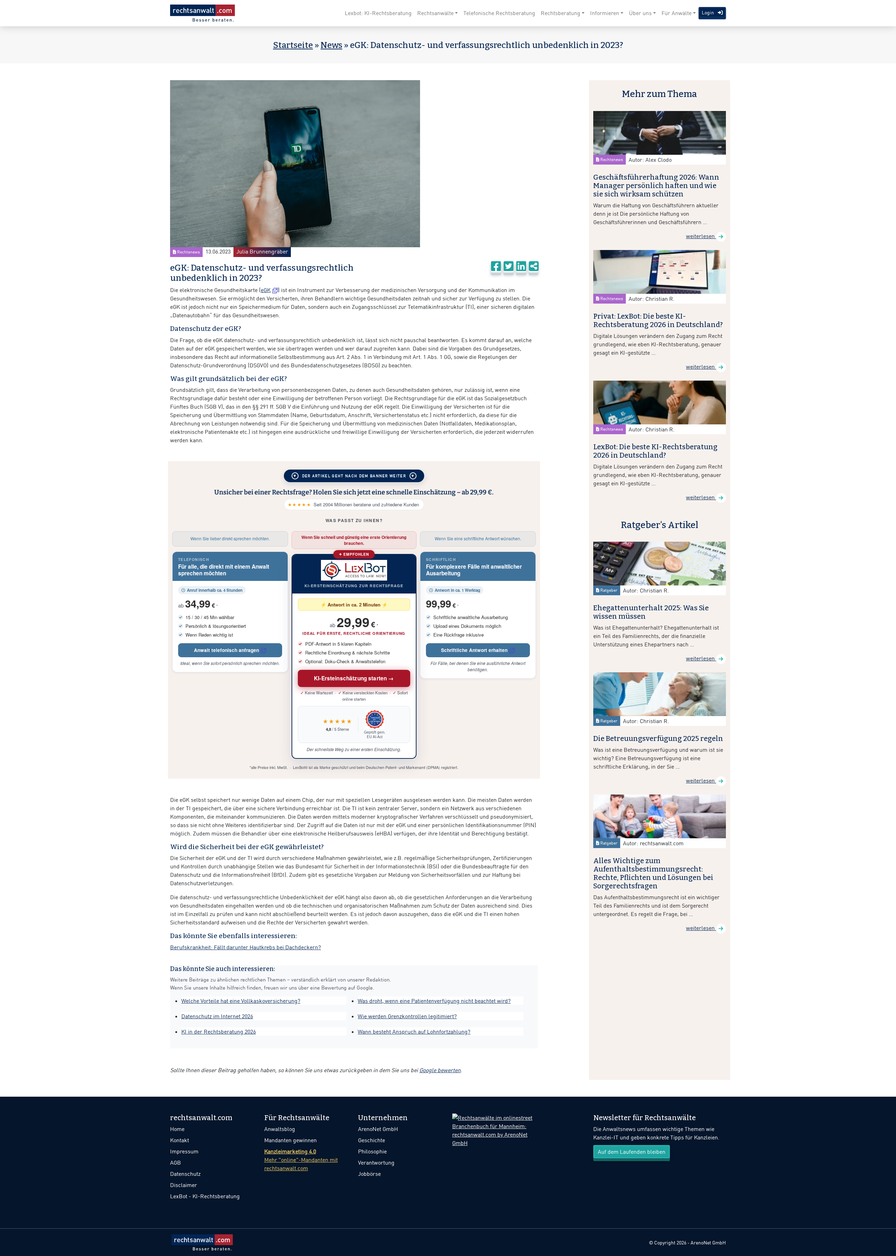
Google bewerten (440, 1070)
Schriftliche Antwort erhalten (474, 650)
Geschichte (371, 1140)
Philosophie (372, 1151)
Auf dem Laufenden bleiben (631, 1151)
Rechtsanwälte (435, 12)
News (331, 45)
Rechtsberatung (560, 12)
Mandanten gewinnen (290, 1140)
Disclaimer (183, 1184)
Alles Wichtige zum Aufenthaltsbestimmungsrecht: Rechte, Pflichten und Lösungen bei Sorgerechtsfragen (653, 873)
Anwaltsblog (279, 1128)
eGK (266, 289)
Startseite (293, 45)
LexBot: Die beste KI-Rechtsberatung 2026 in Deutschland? (655, 451)
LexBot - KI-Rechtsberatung (205, 1196)
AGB (175, 1162)
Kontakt (179, 1140)
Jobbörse (369, 1173)
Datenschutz (185, 1173)
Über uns (640, 12)
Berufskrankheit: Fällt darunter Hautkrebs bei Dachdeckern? (245, 947)
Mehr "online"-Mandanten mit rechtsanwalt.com (301, 1160)
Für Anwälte (677, 12)
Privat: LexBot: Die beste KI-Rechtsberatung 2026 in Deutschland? (658, 320)
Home (177, 1128)
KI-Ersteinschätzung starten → (354, 678)
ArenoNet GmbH (378, 1128)
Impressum (184, 1151)
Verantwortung (376, 1162)
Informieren (604, 12)
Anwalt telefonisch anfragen (226, 650)
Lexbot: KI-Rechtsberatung (378, 12)
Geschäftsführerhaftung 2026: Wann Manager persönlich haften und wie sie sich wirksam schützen (656, 185)
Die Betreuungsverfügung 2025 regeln (658, 738)
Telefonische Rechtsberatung (499, 12)
